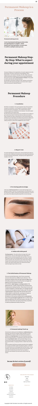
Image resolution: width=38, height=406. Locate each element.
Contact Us (27, 385)
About (27, 378)
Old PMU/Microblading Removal (11, 394)
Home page (27, 376)
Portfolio (26, 380)
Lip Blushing (11, 391)
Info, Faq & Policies (27, 381)
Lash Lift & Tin (11, 397)
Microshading (11, 388)
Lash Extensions (11, 395)
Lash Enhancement (11, 392)
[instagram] (6, 382)
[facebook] (4, 382)
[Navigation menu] (36, 1)
